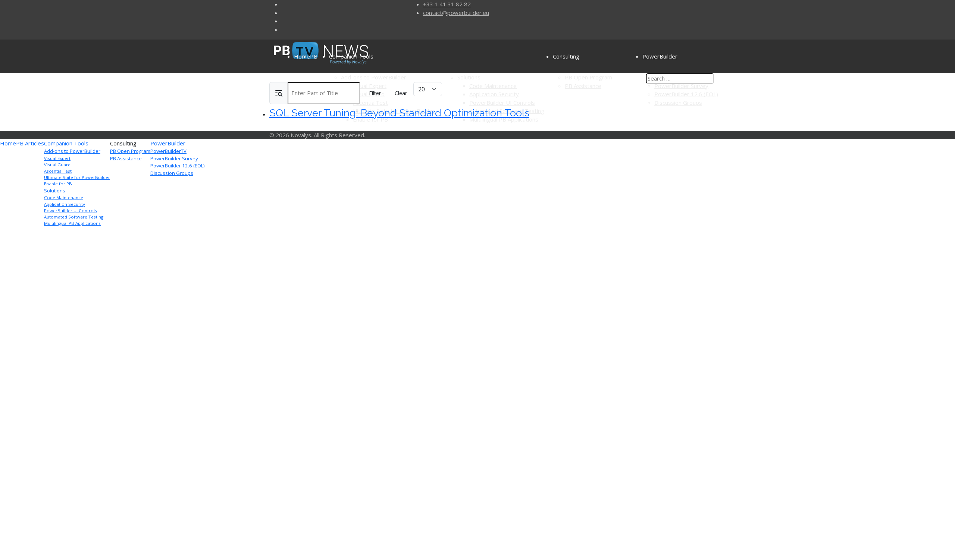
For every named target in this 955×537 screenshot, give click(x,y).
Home (302, 56)
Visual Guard (57, 164)
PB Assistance (126, 158)
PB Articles (30, 143)
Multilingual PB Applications (72, 223)
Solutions (54, 190)
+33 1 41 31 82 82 (447, 4)
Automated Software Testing (73, 217)
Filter (375, 93)
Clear (401, 93)
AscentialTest (58, 171)
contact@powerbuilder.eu (456, 12)
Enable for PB (58, 183)
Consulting (566, 56)
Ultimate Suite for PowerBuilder (77, 177)
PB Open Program (130, 151)
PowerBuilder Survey (174, 158)
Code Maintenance (63, 197)
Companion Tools (351, 56)
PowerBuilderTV (168, 151)
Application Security (64, 204)
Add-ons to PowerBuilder (72, 151)
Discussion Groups (171, 173)
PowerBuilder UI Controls (70, 210)
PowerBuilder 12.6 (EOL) (177, 165)
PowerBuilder (167, 143)
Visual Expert (57, 158)
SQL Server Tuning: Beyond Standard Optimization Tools (399, 113)
